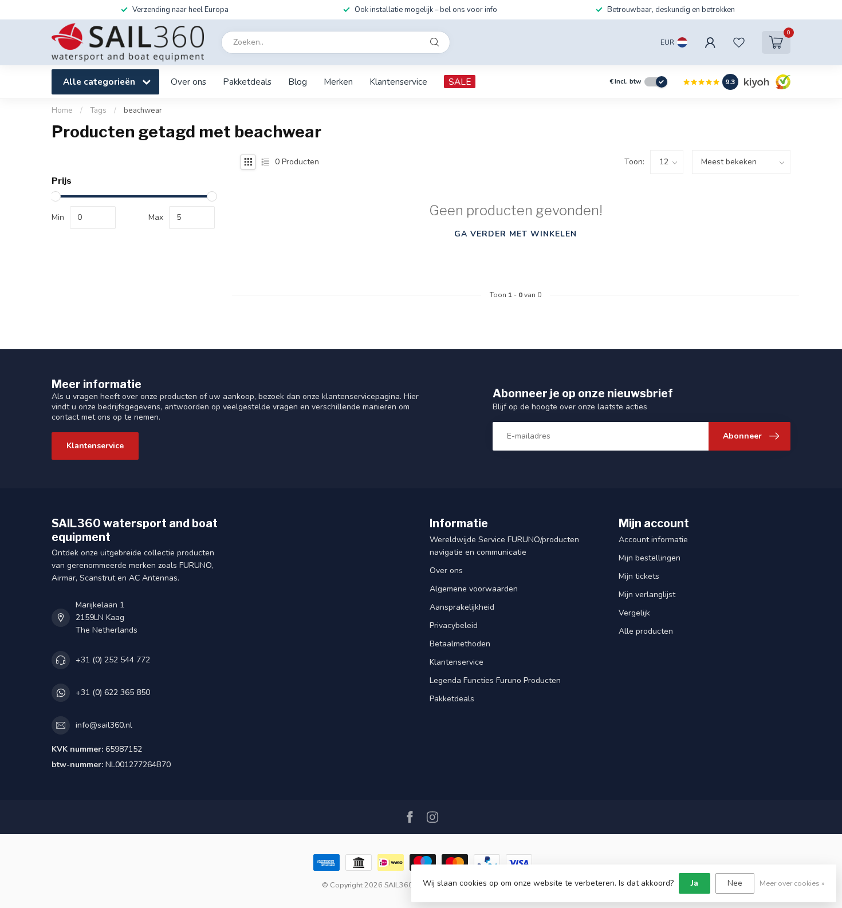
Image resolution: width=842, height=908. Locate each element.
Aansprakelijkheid (462, 607)
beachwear (143, 110)
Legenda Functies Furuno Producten (495, 680)
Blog (297, 82)
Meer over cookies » (792, 883)
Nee (734, 883)
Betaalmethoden (460, 643)
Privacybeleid (454, 625)
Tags (98, 110)
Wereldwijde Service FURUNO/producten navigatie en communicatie (504, 546)
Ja (694, 883)
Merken (338, 82)
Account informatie (653, 539)
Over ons (188, 82)
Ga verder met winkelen (515, 233)
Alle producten (646, 631)
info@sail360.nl (104, 725)
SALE (459, 82)
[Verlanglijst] (739, 42)
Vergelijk (634, 612)
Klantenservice (398, 82)
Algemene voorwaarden (474, 588)
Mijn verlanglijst (647, 594)
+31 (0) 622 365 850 (113, 692)
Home (62, 110)
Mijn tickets (639, 576)
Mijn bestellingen (649, 557)
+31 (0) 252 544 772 (113, 659)
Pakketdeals (247, 82)
